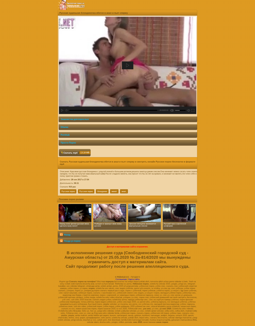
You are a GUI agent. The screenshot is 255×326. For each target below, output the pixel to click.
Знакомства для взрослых (75, 119)
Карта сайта (133, 279)
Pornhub (65, 135)
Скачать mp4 (76, 152)
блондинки (102, 191)
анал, (124, 191)
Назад (66, 235)
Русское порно (68, 191)
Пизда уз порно (71, 241)
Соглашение (121, 279)
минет (114, 191)
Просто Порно (68, 143)
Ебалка (64, 127)
